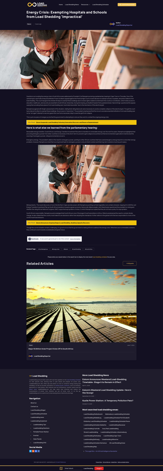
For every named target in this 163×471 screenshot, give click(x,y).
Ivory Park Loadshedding (110, 429)
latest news (33, 389)
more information (75, 239)
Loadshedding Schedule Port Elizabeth (117, 418)
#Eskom (66, 249)
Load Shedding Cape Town (112, 436)
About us (34, 403)
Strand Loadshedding (91, 432)
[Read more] (81, 305)
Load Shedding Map (90, 447)
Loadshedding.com (38, 5)
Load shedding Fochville (92, 429)
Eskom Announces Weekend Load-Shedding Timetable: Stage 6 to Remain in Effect (104, 381)
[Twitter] (30, 451)
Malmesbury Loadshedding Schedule (117, 414)
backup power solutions (62, 385)
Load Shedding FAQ (39, 443)
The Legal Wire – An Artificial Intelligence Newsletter (101, 451)
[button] (130, 263)
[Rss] (33, 451)
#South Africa (88, 249)
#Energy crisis (55, 249)
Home (61, 5)
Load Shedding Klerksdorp (92, 436)
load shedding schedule (74, 380)
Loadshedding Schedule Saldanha (95, 425)
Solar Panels (37, 439)
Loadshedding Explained (39, 421)
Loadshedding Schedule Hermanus (95, 443)
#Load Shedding (76, 249)
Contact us (34, 406)
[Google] (36, 451)
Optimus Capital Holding (123, 462)
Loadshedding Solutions (41, 428)
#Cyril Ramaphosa (43, 249)
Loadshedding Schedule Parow (120, 421)
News (29, 24)
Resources (84, 5)
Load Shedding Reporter (124, 25)
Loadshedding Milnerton (110, 439)
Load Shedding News (72, 5)
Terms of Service (106, 462)
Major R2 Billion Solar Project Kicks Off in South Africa (51, 349)
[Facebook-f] (38, 451)
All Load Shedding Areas (117, 443)
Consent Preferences (61, 462)
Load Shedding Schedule (100, 5)
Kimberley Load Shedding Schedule (95, 421)
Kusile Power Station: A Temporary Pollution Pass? (107, 400)
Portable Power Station (41, 432)
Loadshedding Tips (39, 425)
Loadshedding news (37, 417)
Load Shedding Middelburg (92, 418)
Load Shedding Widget (38, 410)
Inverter (36, 435)
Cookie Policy (114, 462)
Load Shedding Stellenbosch (93, 414)
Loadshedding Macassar (117, 425)
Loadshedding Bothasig (91, 439)
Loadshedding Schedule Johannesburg (113, 432)
